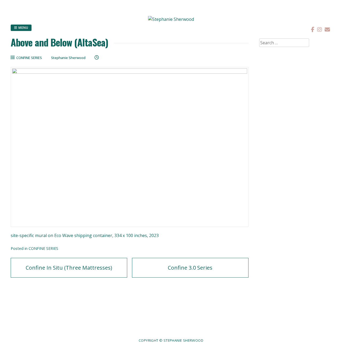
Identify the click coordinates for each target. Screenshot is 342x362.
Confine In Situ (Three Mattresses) (69, 267)
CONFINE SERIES (29, 57)
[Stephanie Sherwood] (171, 19)
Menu (22, 27)
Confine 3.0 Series (190, 267)
